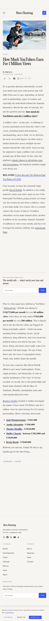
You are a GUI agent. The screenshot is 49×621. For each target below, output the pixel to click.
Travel (5, 557)
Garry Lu (8, 72)
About (29, 549)
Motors (6, 566)
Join (42, 290)
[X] (11, 537)
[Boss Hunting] (25, 12)
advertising (8, 461)
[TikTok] (18, 537)
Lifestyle (6, 562)
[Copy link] (5, 78)
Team (29, 557)
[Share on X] (9, 78)
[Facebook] (7, 537)
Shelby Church (13, 433)
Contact (30, 562)
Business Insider (10, 400)
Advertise (30, 553)
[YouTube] (14, 537)
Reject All (21, 617)
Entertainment (8, 553)
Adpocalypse (10, 307)
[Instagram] (4, 537)
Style (5, 570)
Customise (8, 617)
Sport (5, 574)
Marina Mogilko (14, 428)
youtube (18, 461)
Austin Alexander (14, 424)
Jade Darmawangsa (16, 419)
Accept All (35, 617)
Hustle (5, 54)
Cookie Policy (9, 612)
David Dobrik (15, 189)
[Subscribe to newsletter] (44, 13)
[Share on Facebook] (14, 78)
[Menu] (4, 13)
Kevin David (12, 442)
